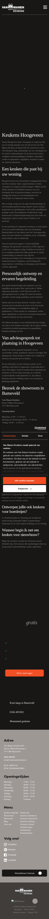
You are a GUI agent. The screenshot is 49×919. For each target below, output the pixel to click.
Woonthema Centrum (24, 873)
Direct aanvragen (25, 673)
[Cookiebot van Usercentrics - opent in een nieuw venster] (35, 428)
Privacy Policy (29, 909)
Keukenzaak (25, 830)
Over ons (7, 824)
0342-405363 (17, 712)
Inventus (22, 912)
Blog (6, 821)
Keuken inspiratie (11, 813)
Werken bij (24, 813)
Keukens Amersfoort (28, 818)
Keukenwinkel (26, 833)
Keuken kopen (26, 827)
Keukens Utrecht (27, 824)
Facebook (12, 855)
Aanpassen (23, 488)
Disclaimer (18, 909)
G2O (35, 912)
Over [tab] (40, 436)
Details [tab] (25, 436)
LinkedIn (12, 860)
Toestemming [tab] (9, 436)
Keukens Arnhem (27, 821)
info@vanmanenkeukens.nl (15, 760)
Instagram (12, 844)
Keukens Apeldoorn (28, 816)
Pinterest (11, 849)
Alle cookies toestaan (24, 480)
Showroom (8, 818)
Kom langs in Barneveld (22, 702)
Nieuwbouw (9, 816)
